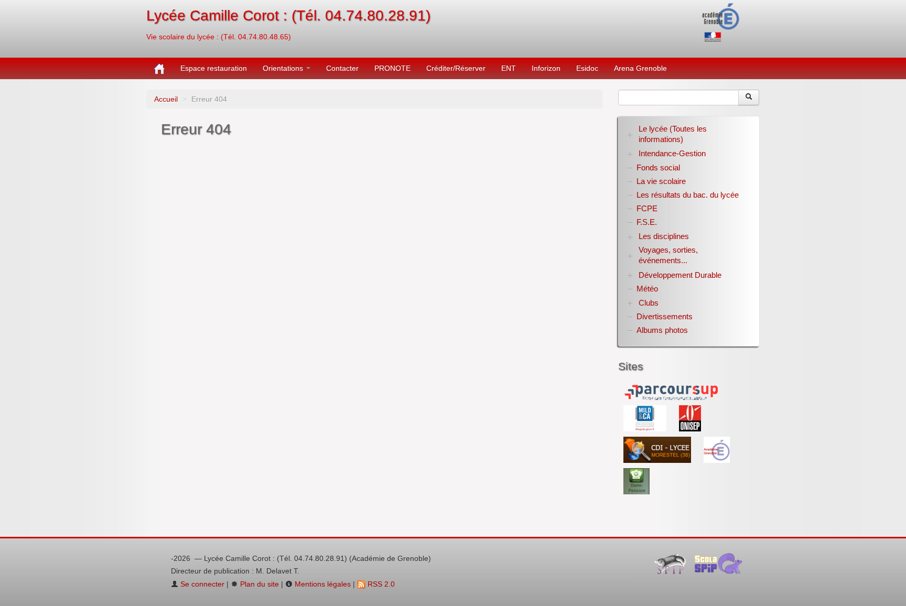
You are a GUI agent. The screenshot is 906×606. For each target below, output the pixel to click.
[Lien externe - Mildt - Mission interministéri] (646, 418)
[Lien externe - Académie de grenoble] (716, 449)
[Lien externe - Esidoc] (658, 449)
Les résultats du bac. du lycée (688, 194)
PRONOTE (392, 68)
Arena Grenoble (640, 68)
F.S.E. (647, 222)
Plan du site (258, 584)
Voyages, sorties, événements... (668, 255)
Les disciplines (664, 236)
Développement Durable (680, 274)
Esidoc (587, 68)
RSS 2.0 (380, 584)
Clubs (649, 302)
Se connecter (201, 584)
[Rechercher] (748, 97)
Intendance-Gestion (672, 153)
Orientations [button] (284, 68)
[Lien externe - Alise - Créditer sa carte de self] (636, 481)
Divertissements (665, 316)
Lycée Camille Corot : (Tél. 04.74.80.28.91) (288, 15)
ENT (508, 68)
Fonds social (658, 167)
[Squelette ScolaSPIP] (722, 566)
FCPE (647, 208)
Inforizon (546, 68)
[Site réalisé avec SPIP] (673, 566)
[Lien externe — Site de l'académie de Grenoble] (721, 21)
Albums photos (662, 330)
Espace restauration (213, 68)
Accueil (166, 99)
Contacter (342, 68)
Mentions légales (322, 584)
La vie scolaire (661, 181)
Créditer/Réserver (456, 68)
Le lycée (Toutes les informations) (673, 134)
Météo (647, 288)
